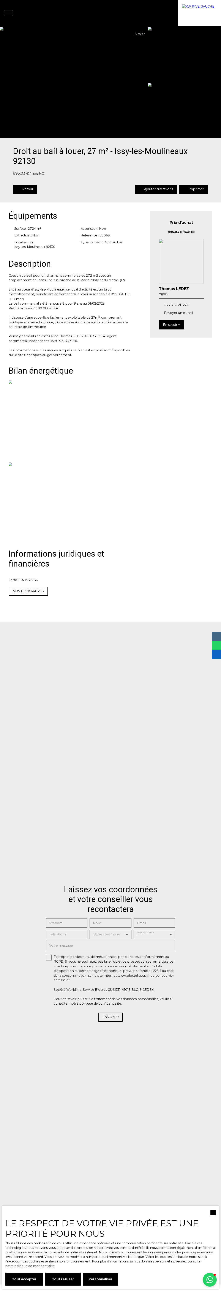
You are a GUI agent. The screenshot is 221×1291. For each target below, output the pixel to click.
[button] (210, 1280)
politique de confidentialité (100, 1003)
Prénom (56, 923)
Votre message (61, 945)
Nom (97, 923)
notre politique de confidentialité (30, 1266)
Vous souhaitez (145, 932)
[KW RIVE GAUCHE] (199, 13)
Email (141, 923)
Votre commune (106, 934)
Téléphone (57, 934)
